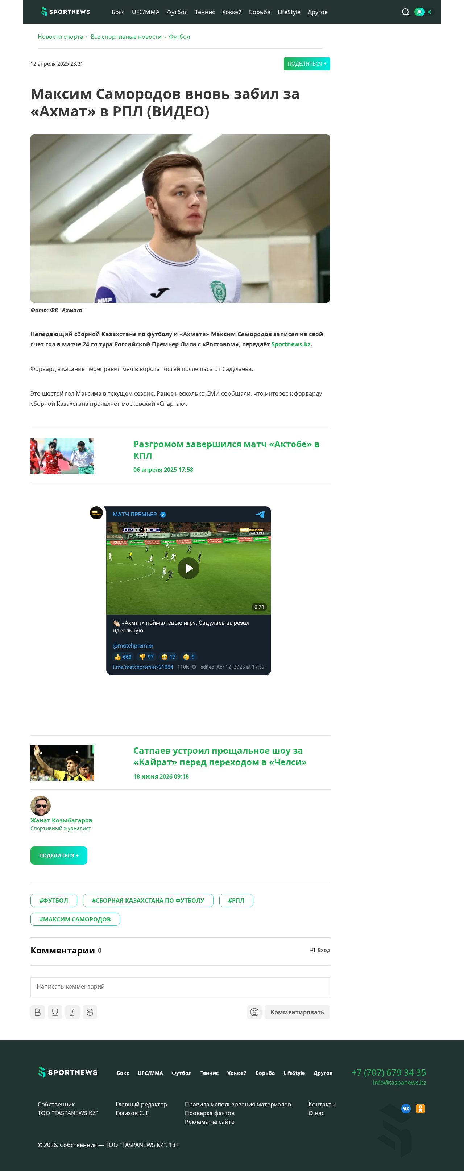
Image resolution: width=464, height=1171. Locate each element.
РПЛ (238, 900)
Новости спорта (60, 37)
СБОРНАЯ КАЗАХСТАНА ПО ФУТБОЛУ (150, 900)
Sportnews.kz (291, 344)
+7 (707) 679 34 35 (389, 1072)
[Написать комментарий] (180, 987)
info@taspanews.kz (399, 1083)
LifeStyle (289, 12)
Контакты (322, 1104)
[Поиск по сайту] (405, 12)
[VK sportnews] (406, 1108)
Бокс (118, 12)
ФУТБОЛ (55, 900)
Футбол (177, 12)
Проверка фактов (210, 1113)
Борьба (259, 12)
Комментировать (297, 1012)
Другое (318, 12)
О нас (316, 1113)
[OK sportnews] (420, 1108)
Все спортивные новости (126, 37)
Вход (324, 950)
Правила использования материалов (238, 1104)
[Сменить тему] (424, 12)
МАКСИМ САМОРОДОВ (77, 919)
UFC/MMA (146, 12)
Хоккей (232, 12)
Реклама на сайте (210, 1122)
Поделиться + (307, 63)
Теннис (205, 12)
